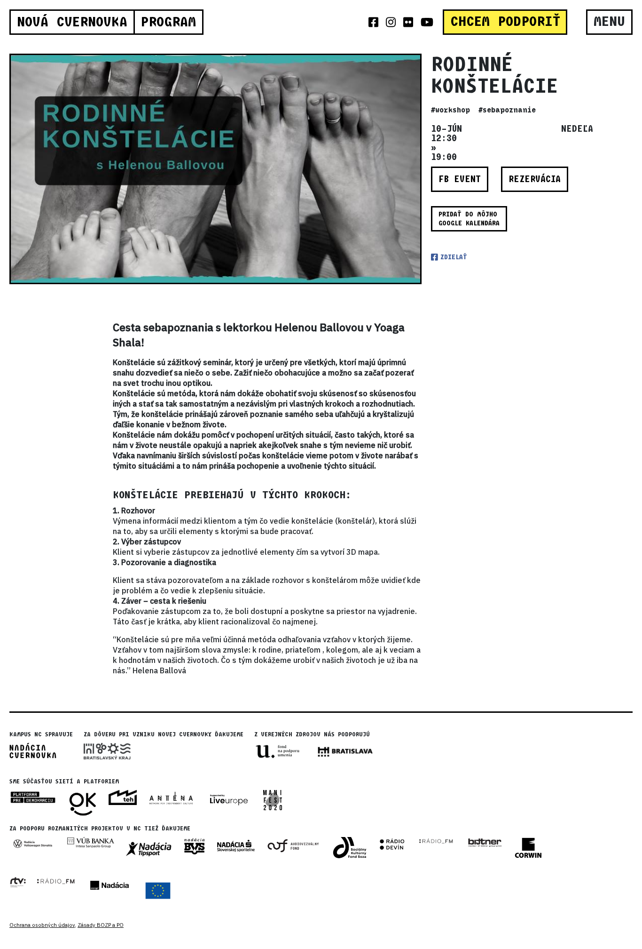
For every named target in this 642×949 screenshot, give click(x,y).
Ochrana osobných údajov (42, 925)
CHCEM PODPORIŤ (505, 22)
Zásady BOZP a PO (101, 925)
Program (168, 22)
